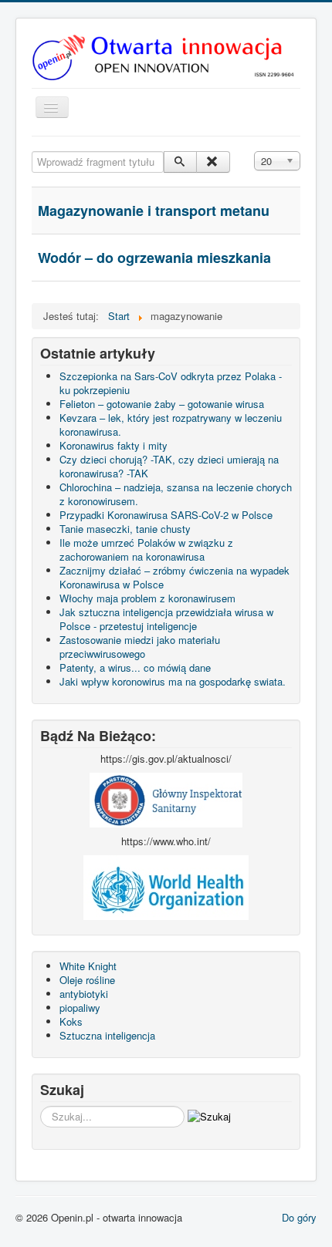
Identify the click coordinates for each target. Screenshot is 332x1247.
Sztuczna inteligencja (107, 1035)
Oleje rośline (87, 979)
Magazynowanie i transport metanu (153, 211)
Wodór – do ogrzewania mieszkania (154, 258)
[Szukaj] (180, 162)
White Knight (88, 966)
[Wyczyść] (212, 162)
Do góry (299, 1217)
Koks (71, 1021)
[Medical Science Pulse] (166, 798)
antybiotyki (83, 993)
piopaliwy (79, 1007)
